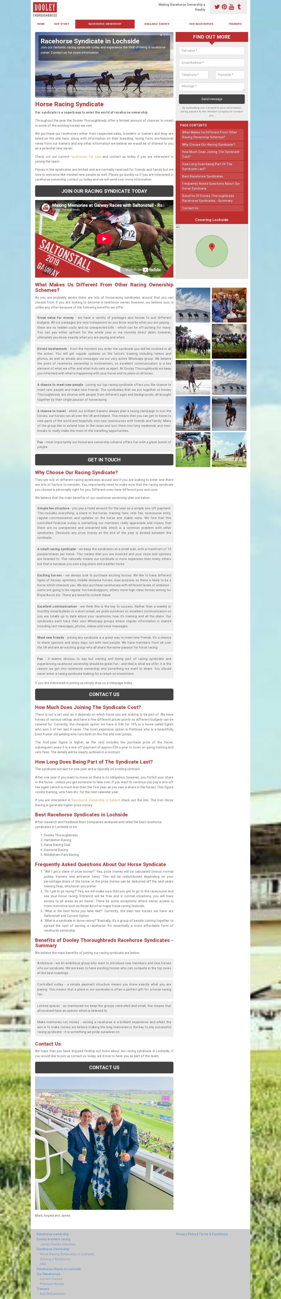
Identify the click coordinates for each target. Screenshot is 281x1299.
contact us (190, 208)
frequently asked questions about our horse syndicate (211, 186)
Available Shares (156, 24)
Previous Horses (52, 1284)
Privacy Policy (186, 1234)
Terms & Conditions (213, 1234)
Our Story (61, 24)
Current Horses (51, 1279)
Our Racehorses (201, 24)
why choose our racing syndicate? (208, 144)
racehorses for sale (86, 156)
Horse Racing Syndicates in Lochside (67, 1254)
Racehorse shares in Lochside (59, 1269)
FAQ (43, 1264)
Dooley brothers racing (53, 1239)
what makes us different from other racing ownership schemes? (209, 134)
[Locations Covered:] (36, 3)
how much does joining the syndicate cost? (211, 154)
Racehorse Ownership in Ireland (96, 800)
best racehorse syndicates (202, 176)
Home (41, 24)
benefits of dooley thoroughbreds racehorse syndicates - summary (208, 198)
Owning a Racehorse (55, 1259)
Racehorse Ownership (105, 24)
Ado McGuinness (52, 1293)
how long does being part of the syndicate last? (207, 166)
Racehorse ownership (53, 1234)
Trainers (235, 24)
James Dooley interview (58, 1244)
